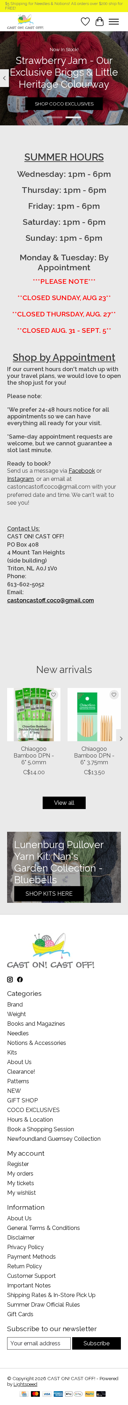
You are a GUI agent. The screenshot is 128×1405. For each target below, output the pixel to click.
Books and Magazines (36, 1023)
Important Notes (29, 1285)
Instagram (20, 479)
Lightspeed (25, 1384)
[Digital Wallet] (73, 1394)
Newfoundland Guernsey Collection (54, 1138)
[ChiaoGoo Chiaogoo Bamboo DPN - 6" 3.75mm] (94, 714)
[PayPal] (89, 1394)
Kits (12, 1052)
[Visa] (47, 1394)
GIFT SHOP (22, 1100)
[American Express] (58, 1394)
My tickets (20, 1183)
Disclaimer (20, 1237)
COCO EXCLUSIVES (33, 1110)
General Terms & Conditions (43, 1228)
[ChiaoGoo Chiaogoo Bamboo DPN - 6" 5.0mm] (33, 714)
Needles (18, 1033)
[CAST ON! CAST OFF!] (25, 21)
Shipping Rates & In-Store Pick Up (51, 1295)
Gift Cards (20, 1314)
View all (64, 802)
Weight (16, 1014)
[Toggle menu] (114, 22)
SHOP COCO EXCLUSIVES (64, 104)
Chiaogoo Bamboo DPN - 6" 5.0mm (34, 755)
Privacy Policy (25, 1247)
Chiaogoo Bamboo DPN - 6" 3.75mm (94, 755)
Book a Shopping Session (40, 1129)
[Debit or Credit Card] (101, 1394)
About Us (19, 1062)
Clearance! (21, 1071)
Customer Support (31, 1276)
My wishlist (21, 1192)
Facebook (82, 470)
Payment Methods (31, 1256)
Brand (15, 1004)
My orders (20, 1173)
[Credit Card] (24, 1394)
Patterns (18, 1081)
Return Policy (24, 1266)
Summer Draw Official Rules (43, 1304)
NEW (14, 1090)
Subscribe (97, 1343)
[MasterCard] (35, 1394)
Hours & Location (30, 1119)
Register (18, 1164)
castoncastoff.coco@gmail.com (50, 600)
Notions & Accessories (36, 1043)
